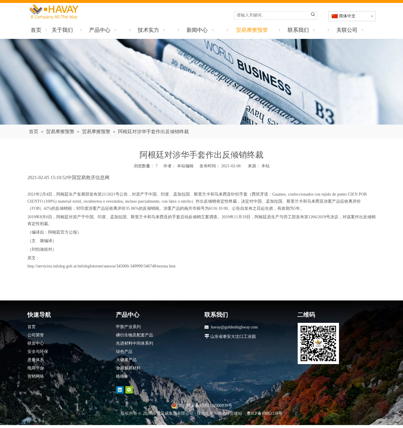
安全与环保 (37, 351)
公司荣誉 (35, 335)
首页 (31, 327)
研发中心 (35, 343)
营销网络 (35, 376)
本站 (265, 166)
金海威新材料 (128, 368)
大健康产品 (126, 360)
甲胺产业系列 (128, 327)
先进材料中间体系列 (134, 343)
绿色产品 (124, 351)
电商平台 (35, 368)
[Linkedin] (120, 390)
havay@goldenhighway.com (234, 327)
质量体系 (35, 360)
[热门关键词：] (313, 15)
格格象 (122, 376)
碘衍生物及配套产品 (134, 335)
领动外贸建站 (229, 413)
